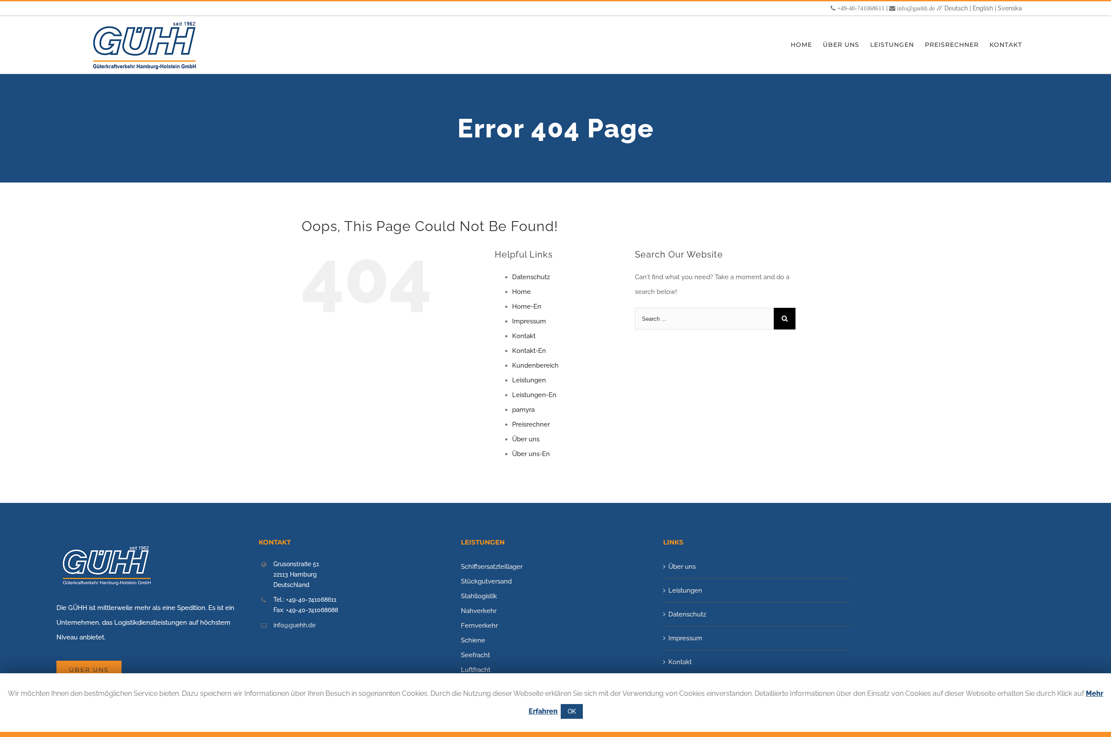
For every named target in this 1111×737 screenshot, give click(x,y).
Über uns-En (531, 454)
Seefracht (475, 655)
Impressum (529, 321)
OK (572, 711)
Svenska (1010, 8)
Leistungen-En (534, 395)
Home (521, 292)
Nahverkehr (478, 611)
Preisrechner (531, 424)
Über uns (525, 439)
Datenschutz (531, 277)
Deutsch (956, 8)
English (983, 8)
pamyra (523, 410)
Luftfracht (475, 670)
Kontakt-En (529, 351)
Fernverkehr (479, 625)
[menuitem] (807, 45)
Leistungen (529, 380)
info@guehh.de (916, 8)
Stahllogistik (479, 596)
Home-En (526, 306)
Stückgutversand (486, 581)
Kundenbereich (535, 365)
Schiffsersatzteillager (492, 567)
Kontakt (524, 336)
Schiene (473, 640)
